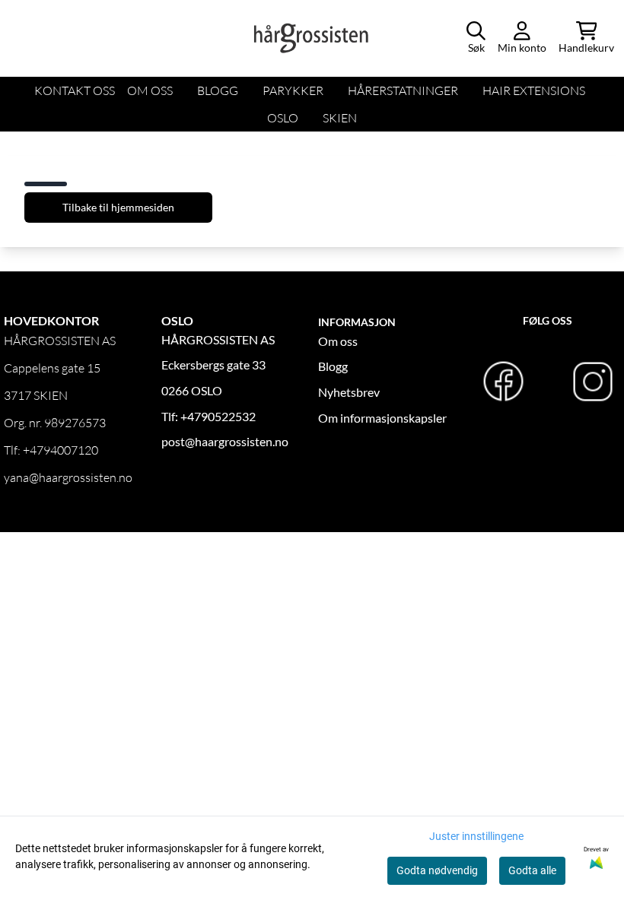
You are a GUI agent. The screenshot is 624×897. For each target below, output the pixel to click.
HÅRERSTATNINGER (403, 90)
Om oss (338, 341)
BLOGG (217, 90)
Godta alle (532, 870)
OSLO (282, 117)
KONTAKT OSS (74, 90)
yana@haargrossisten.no (68, 477)
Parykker (293, 90)
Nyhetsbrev (349, 392)
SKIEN (340, 117)
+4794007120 (60, 450)
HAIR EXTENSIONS (533, 90)
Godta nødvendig (437, 870)
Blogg (333, 366)
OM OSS (150, 90)
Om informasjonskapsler (382, 417)
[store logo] (312, 38)
